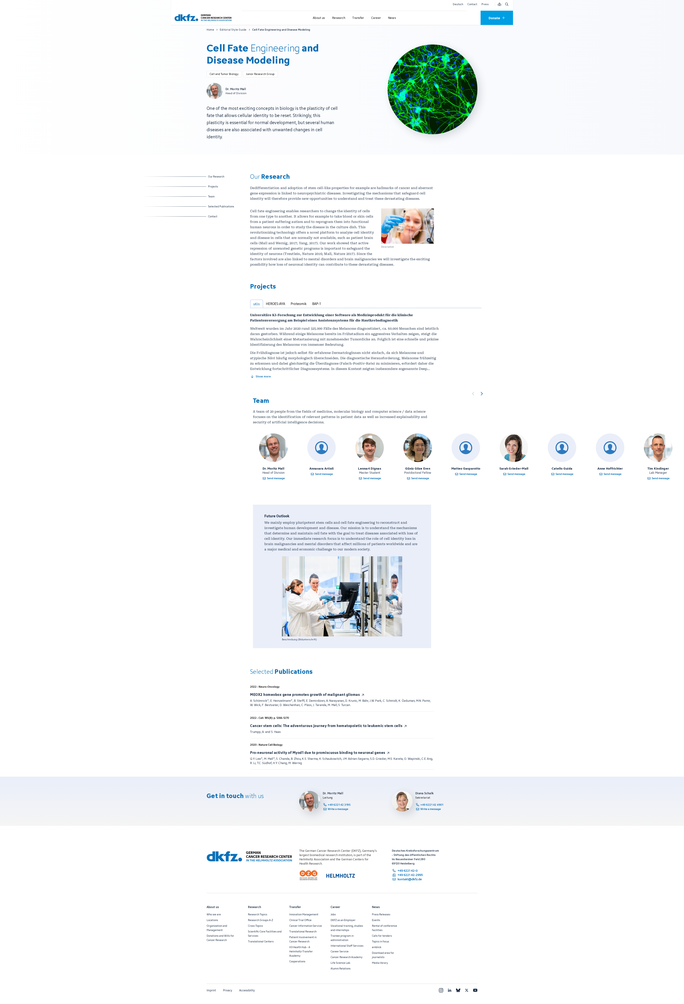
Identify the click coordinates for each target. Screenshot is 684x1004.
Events (376, 920)
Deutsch (458, 4)
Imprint (211, 990)
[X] (467, 990)
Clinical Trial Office (300, 920)
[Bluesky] (458, 990)
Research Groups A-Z (260, 920)
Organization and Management (217, 928)
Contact (472, 4)
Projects (217, 186)
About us (213, 907)
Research (254, 907)
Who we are (214, 914)
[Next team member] (481, 393)
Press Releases (381, 914)
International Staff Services (347, 946)
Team (217, 196)
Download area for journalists (383, 955)
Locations (212, 920)
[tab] (256, 304)
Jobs (333, 914)
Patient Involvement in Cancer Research (303, 939)
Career (335, 907)
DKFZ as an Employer (343, 920)
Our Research (217, 176)
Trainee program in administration (342, 938)
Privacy (227, 990)
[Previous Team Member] (473, 393)
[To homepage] (204, 17)
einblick (376, 947)
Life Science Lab (340, 963)
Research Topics (257, 914)
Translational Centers (261, 941)
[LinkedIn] (449, 990)
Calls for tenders (382, 936)
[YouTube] (475, 990)
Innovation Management (303, 914)
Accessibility (247, 990)
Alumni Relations (341, 968)
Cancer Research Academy (346, 957)
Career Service (340, 951)
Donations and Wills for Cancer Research (220, 938)
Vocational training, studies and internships (347, 928)
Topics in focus (380, 941)
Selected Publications (221, 206)
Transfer (295, 907)
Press (485, 4)
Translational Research (303, 931)
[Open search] (506, 4)
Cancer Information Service (305, 926)
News (376, 907)
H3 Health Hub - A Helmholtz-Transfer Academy (301, 951)
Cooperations (297, 961)
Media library (380, 963)
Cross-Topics (255, 926)
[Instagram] (441, 990)
